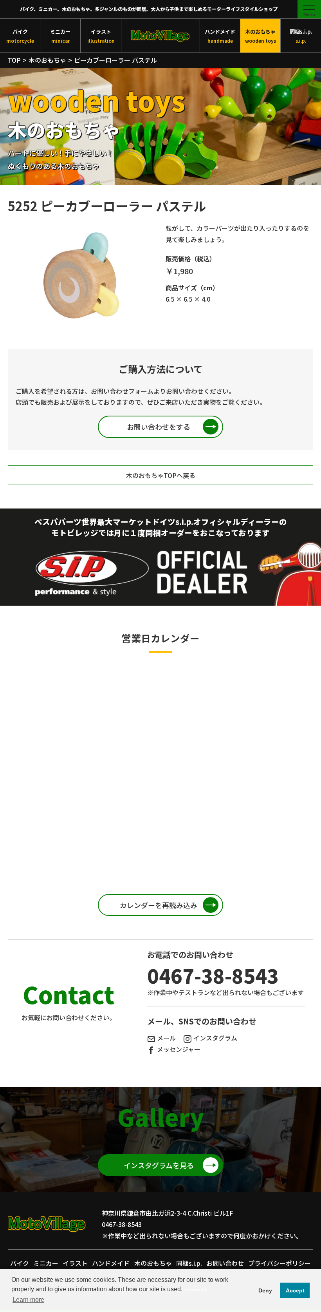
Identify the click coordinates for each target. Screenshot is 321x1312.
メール (166, 1037)
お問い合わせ (225, 1263)
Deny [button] (265, 1290)
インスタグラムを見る (159, 1165)
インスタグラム (215, 1037)
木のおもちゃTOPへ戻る (160, 475)
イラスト (101, 36)
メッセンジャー (178, 1049)
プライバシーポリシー (279, 1263)
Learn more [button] (28, 1299)
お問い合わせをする (158, 427)
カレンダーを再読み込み (158, 905)
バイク (20, 36)
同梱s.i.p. (301, 36)
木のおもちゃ (260, 36)
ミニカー (60, 36)
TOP (14, 60)
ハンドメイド (220, 36)
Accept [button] (295, 1290)
